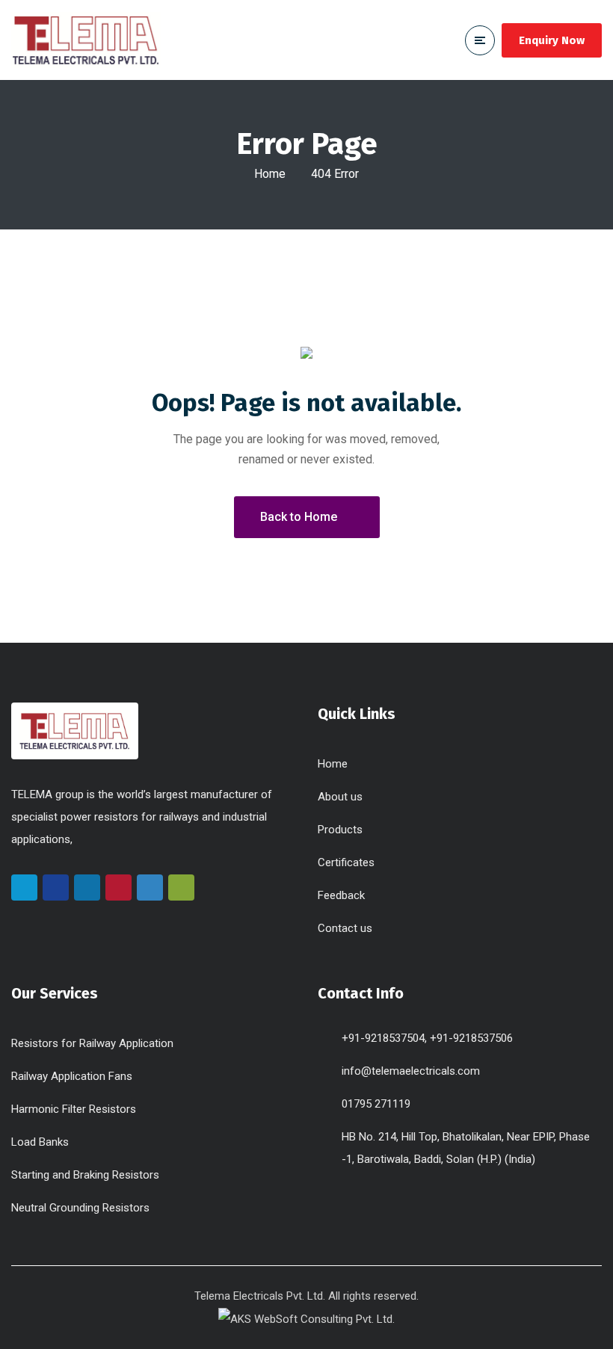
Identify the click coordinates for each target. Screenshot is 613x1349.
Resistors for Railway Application (92, 1043)
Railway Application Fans (71, 1076)
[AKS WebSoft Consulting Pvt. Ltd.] (306, 1318)
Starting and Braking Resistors (85, 1175)
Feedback (341, 895)
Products (340, 829)
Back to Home (298, 517)
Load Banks (40, 1142)
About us (340, 796)
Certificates (346, 862)
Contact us (345, 928)
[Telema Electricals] (86, 40)
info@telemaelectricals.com (411, 1071)
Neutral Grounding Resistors (80, 1207)
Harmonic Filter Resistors (73, 1109)
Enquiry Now (552, 40)
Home (270, 174)
